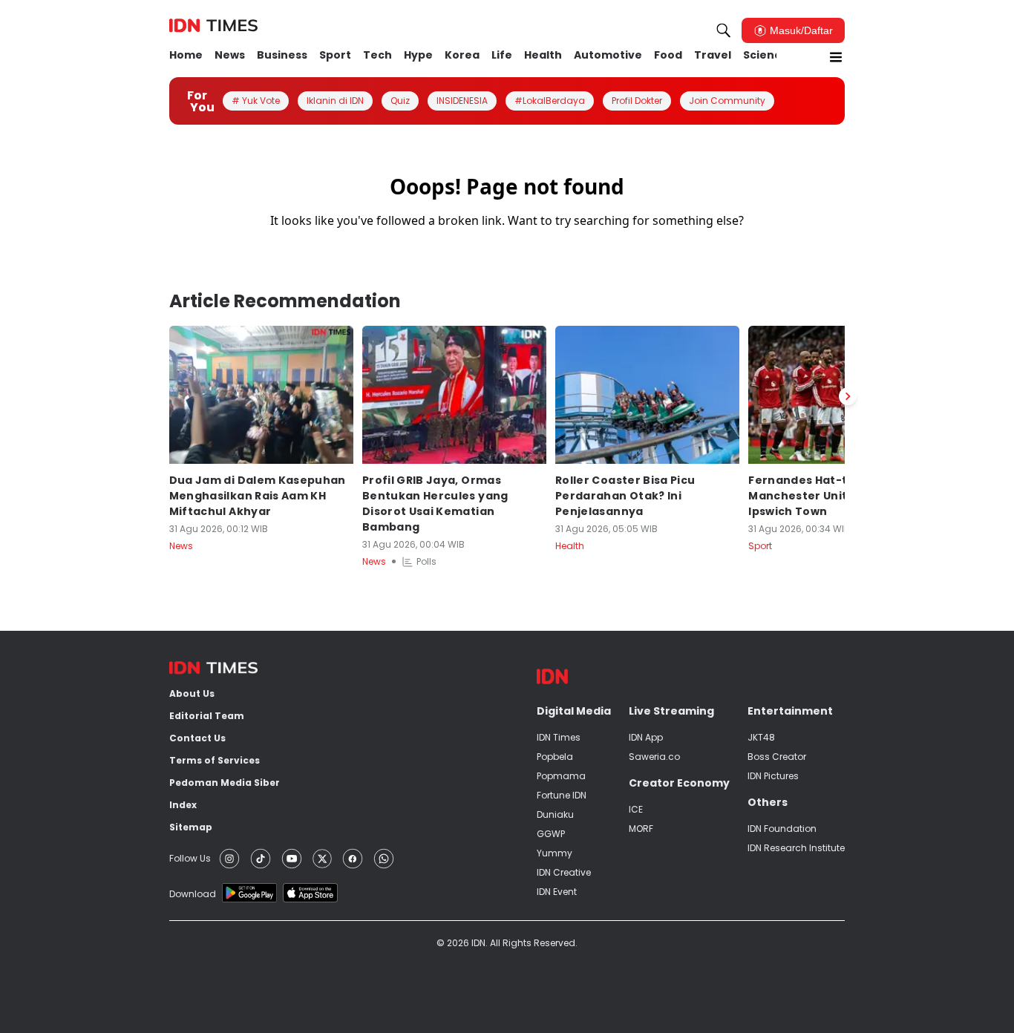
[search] (724, 30)
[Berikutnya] (848, 396)
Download (192, 894)
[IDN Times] (213, 26)
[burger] (836, 57)
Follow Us (190, 858)
